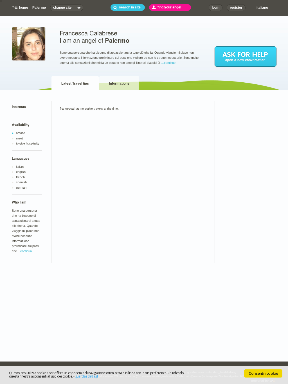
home (23, 8)
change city (62, 8)
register (236, 8)
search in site (130, 7)
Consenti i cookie (263, 373)
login (215, 8)
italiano (262, 8)
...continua (25, 251)
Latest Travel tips (75, 83)
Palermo (39, 8)
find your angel (169, 7)
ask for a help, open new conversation (245, 56)
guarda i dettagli (86, 376)
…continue (168, 62)
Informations (119, 83)
